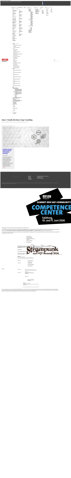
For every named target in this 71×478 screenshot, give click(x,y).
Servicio (35, 7)
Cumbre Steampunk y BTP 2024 (32, 25)
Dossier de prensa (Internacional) (37, 13)
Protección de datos (40, 178)
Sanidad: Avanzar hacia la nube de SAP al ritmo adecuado (7, 151)
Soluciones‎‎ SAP (20, 7)
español (31, 28)
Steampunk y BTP (30, 19)
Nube (20, 34)
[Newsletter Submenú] (16, 104)
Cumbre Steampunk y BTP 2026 (32, 21)
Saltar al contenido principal (3, 0)
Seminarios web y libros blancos (30, 32)
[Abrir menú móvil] (9, 42)
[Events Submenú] (30, 8)
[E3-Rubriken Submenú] (16, 8)
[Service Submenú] (37, 8)
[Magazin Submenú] (40, 9)
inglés (47, 15)
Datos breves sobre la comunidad (15, 39)
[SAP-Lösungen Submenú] (17, 9)
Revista (42, 7)
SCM (20, 24)
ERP (20, 14)
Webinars (29, 178)
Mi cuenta (51, 11)
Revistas (29, 176)
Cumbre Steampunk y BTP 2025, (32, 23)
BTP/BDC (21, 30)
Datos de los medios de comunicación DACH (37, 12)
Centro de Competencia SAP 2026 (32, 12)
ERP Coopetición (14, 33)
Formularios (37, 9)
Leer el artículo (4, 167)
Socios (25, 7)
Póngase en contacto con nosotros (38, 10)
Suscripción (30, 179)
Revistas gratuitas (43, 13)
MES (20, 21)
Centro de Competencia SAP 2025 (32, 14)
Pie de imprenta (39, 177)
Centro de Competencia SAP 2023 (32, 18)
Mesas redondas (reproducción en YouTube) (30, 30)
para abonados (43, 11)
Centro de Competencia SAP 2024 (32, 16)
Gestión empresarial (15, 21)
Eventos (28, 7)
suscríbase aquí (43, 10)
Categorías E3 (13, 7)
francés (31, 29)
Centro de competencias (30, 10)
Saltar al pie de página (8, 0)
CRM (21, 11)
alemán (31, 27)
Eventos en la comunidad (30, 9)
